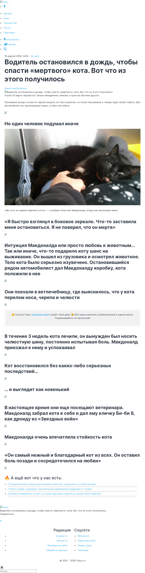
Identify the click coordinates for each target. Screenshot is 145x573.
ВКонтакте (83, 536)
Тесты (7, 27)
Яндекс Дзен (85, 545)
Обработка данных (56, 550)
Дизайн (8, 13)
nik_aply (34, 56)
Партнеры (9, 32)
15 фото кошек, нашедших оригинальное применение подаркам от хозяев (50, 489)
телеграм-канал (40, 314)
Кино (6, 18)
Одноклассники (86, 540)
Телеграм (83, 550)
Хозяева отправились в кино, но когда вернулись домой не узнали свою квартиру (54, 493)
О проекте (61, 536)
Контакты (62, 540)
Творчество (10, 23)
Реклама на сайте (57, 545)
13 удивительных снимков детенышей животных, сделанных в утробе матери (52, 484)
